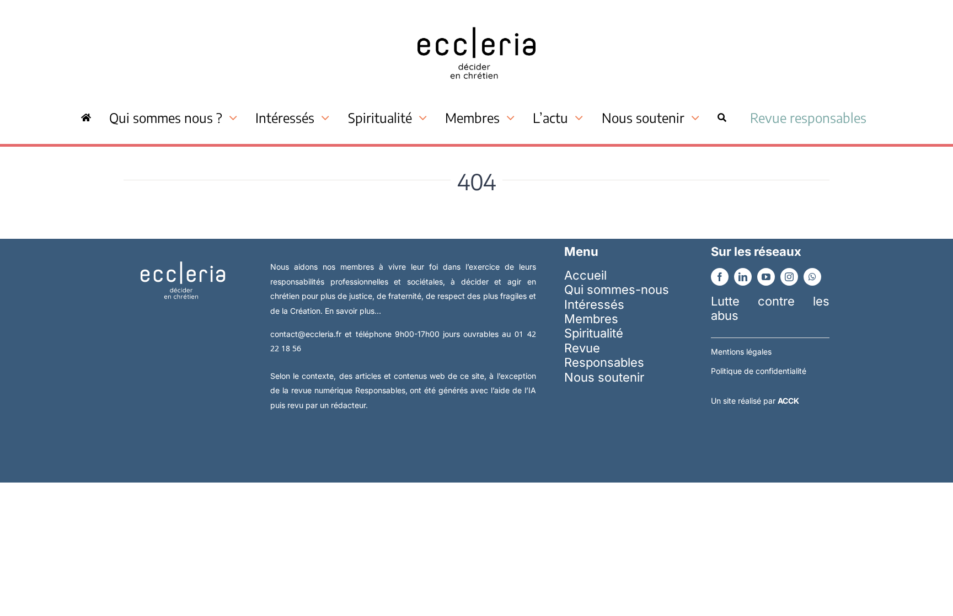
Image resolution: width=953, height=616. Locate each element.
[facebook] (720, 277)
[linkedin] (743, 277)
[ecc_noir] (476, 17)
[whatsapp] (812, 277)
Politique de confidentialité (758, 371)
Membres (591, 319)
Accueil (585, 275)
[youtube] (766, 277)
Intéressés (594, 304)
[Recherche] (722, 117)
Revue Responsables (604, 355)
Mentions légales (741, 351)
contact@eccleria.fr (307, 334)
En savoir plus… (353, 310)
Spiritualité (593, 333)
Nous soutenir (604, 377)
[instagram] (789, 277)
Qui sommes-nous (616, 289)
